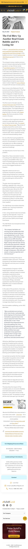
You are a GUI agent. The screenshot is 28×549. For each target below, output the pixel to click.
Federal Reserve (9, 433)
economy (21, 431)
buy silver (15, 423)
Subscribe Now (14, 536)
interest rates (9, 436)
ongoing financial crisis (9, 104)
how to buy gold (20, 421)
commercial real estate (11, 431)
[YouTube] (10, 505)
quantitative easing (9, 68)
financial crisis (18, 433)
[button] (14, 513)
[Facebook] (3, 505)
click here (19, 414)
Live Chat (15, 482)
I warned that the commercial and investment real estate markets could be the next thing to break (13, 51)
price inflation (21, 83)
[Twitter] (7, 505)
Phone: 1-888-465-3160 (15, 488)
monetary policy (17, 436)
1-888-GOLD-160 (15, 6)
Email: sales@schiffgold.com (15, 485)
